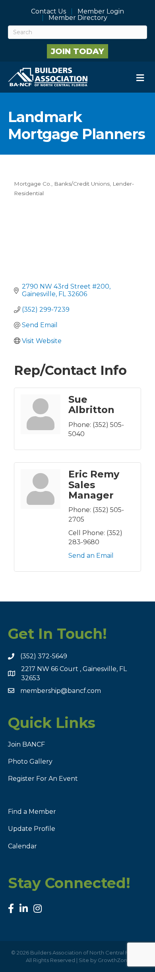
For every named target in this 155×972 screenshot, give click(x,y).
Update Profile (31, 828)
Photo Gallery (30, 761)
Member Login (101, 11)
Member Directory (77, 18)
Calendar (22, 846)
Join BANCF (26, 744)
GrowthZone (114, 960)
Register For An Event (43, 778)
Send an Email (91, 555)
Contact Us (48, 11)
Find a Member (32, 811)
